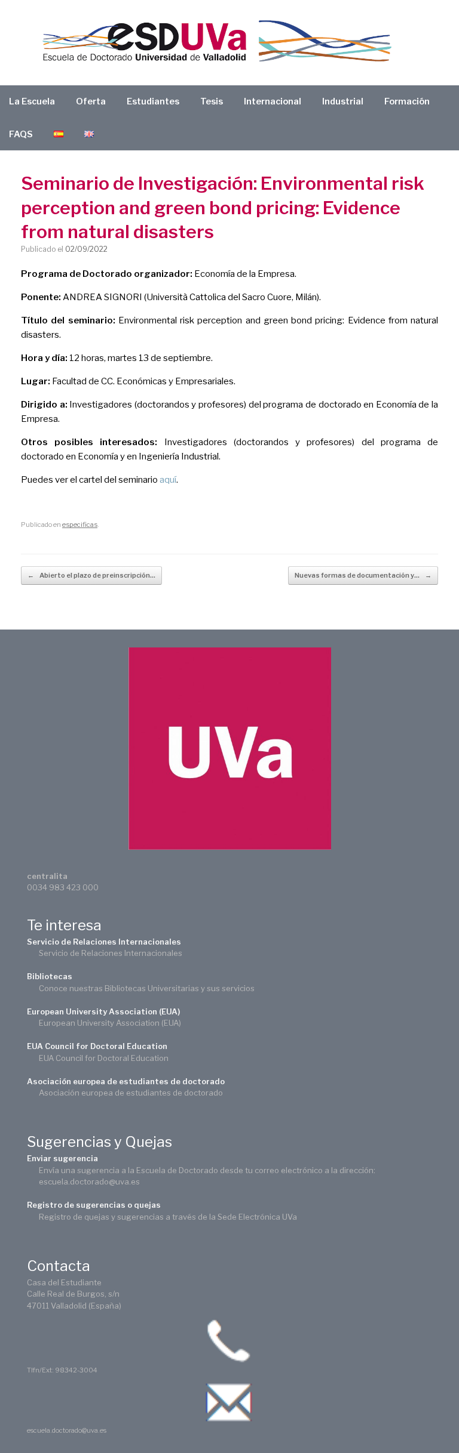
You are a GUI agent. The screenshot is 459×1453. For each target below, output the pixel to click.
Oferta (91, 101)
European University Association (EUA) (103, 1011)
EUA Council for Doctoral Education (97, 1046)
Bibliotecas (49, 976)
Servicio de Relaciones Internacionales (104, 941)
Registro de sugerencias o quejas (94, 1205)
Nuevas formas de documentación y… (363, 575)
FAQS (21, 134)
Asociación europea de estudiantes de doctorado (126, 1081)
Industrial (342, 101)
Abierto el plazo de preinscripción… (91, 575)
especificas (79, 524)
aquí (168, 479)
